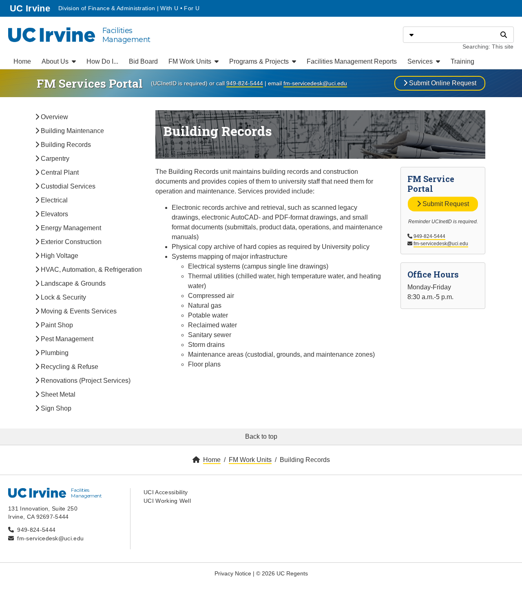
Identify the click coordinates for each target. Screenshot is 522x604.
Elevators (53, 214)
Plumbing (54, 352)
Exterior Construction (70, 241)
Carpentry (54, 158)
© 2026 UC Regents (282, 573)
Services (420, 61)
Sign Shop (55, 408)
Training (462, 61)
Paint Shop (56, 325)
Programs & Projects (259, 61)
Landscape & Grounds (72, 283)
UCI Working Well (167, 500)
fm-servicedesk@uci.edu (315, 83)
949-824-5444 (244, 83)
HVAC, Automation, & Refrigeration (90, 269)
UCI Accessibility (166, 492)
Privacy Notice (233, 573)
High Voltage (58, 255)
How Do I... (102, 61)
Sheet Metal (57, 394)
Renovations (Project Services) (84, 380)
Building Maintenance (71, 130)
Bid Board (143, 61)
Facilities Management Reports (352, 61)
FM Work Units (190, 61)
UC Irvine (31, 8)
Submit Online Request (441, 83)
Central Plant (59, 172)
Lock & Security (62, 297)
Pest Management (66, 338)
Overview (53, 116)
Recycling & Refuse (68, 366)
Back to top (261, 436)
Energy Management (70, 227)
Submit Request (445, 203)
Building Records (65, 144)
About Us (56, 61)
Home (22, 61)
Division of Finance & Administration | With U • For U (128, 8)
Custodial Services (67, 186)
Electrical (53, 200)
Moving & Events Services (78, 311)
